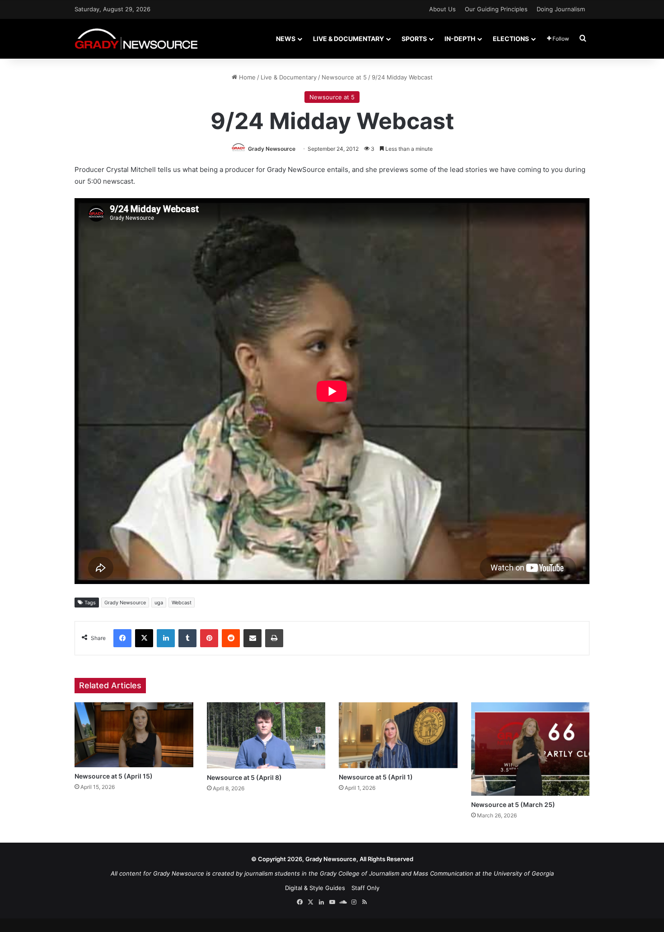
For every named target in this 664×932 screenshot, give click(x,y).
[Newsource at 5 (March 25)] (530, 749)
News (285, 38)
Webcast (182, 602)
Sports (414, 38)
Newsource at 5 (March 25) (513, 804)
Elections (511, 38)
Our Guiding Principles (496, 9)
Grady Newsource (271, 148)
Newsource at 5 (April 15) (114, 776)
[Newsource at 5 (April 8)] (266, 735)
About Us (442, 9)
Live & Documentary (348, 38)
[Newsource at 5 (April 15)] (134, 734)
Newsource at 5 (344, 77)
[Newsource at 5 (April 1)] (398, 735)
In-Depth (459, 38)
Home (246, 77)
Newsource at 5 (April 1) (376, 777)
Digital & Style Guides (315, 887)
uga (158, 602)
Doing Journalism (561, 9)
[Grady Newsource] (136, 39)
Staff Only (365, 887)
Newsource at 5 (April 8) (244, 777)
